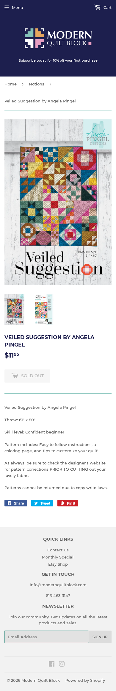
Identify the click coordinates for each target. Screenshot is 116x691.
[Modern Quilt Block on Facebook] (51, 664)
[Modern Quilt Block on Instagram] (62, 664)
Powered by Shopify (85, 680)
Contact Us (58, 550)
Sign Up (100, 637)
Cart (107, 7)
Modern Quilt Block (40, 680)
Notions (36, 84)
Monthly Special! (58, 557)
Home (10, 84)
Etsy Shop (58, 564)
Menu (17, 7)
